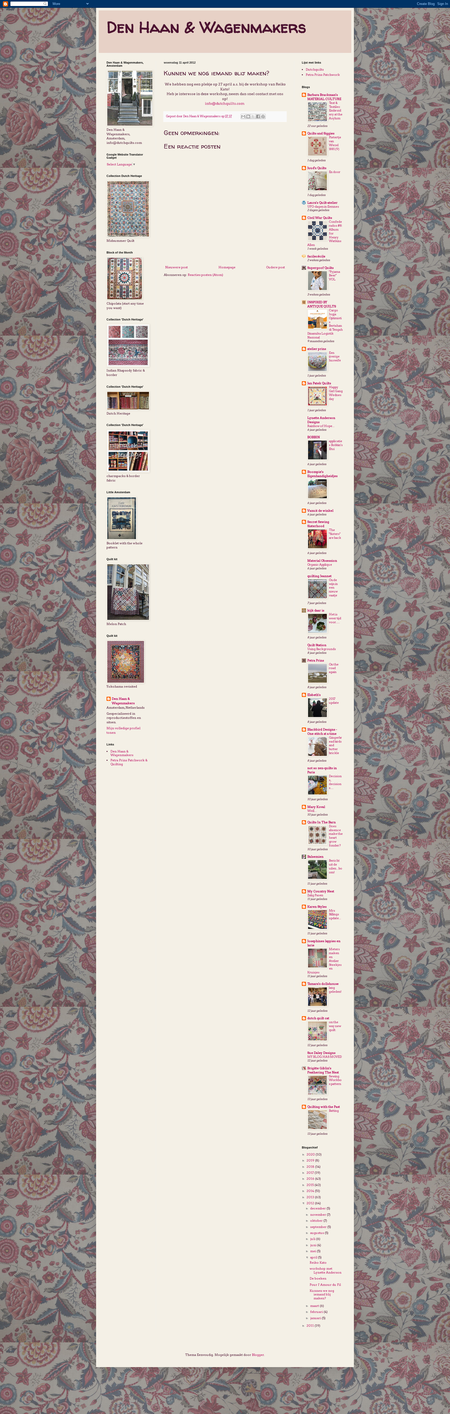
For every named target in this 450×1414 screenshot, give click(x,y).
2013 (311, 1197)
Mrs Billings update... (335, 914)
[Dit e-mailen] (243, 116)
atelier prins (316, 349)
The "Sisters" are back (335, 534)
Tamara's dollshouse (323, 984)
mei (313, 1251)
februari (317, 1312)
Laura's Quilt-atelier (322, 203)
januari (316, 1318)
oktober (316, 1220)
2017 (311, 1173)
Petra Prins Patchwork (323, 75)
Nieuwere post (176, 267)
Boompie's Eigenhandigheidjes (322, 474)
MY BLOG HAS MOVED (324, 1057)
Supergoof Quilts (320, 268)
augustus (317, 1233)
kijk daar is (315, 610)
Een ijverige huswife (335, 356)
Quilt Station (316, 645)
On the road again (334, 668)
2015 (311, 1185)
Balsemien (315, 857)
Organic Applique (319, 564)
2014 (311, 1191)
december (318, 1208)
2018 (311, 1167)
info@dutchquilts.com (225, 103)
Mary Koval (316, 807)
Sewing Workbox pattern (335, 1080)
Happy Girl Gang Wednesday (336, 392)
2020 (311, 1154)
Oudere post (275, 267)
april (314, 1257)
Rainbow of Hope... (321, 426)
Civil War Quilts (319, 218)
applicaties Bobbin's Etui (336, 445)
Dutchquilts (315, 69)
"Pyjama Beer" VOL (334, 275)
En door (334, 172)
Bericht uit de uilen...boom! (335, 866)
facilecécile (316, 256)
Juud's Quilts (316, 168)
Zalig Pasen (315, 895)
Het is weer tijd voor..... (335, 618)
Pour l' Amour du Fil (325, 1285)
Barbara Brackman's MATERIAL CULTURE (324, 97)
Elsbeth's (314, 695)
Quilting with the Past (323, 1107)
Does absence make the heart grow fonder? (336, 835)
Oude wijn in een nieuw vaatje (333, 587)
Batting (334, 1111)
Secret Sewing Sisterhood (318, 524)
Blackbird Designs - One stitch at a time (322, 731)
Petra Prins (315, 660)
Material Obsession (322, 561)
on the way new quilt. (335, 1026)
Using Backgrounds (321, 649)
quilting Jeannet (319, 576)
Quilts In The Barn (321, 822)
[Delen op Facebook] (258, 116)
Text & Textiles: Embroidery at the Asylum (335, 110)
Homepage (226, 267)
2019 (311, 1160)
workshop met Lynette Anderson (325, 1270)
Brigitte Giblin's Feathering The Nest (323, 1070)
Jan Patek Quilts (319, 383)
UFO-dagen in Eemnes (323, 206)
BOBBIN (313, 437)
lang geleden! (335, 989)
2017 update (334, 701)
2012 (311, 1203)
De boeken (318, 1278)
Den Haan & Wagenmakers (206, 27)
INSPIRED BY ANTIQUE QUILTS (321, 304)
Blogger (258, 1355)
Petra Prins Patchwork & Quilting (128, 762)
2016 (311, 1179)
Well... (312, 811)
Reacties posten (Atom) (205, 275)
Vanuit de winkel (320, 511)
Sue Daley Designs (321, 1053)
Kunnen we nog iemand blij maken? (322, 1294)
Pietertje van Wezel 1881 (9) (335, 143)
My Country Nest (320, 891)
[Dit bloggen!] (248, 116)
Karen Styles (317, 907)
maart (315, 1306)
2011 (311, 1325)
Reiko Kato (318, 1262)
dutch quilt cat (318, 1018)
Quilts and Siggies (320, 133)
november (318, 1215)
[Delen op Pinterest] (263, 116)
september (318, 1227)
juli (313, 1239)
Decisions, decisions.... (335, 781)
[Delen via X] (253, 116)
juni (313, 1245)
